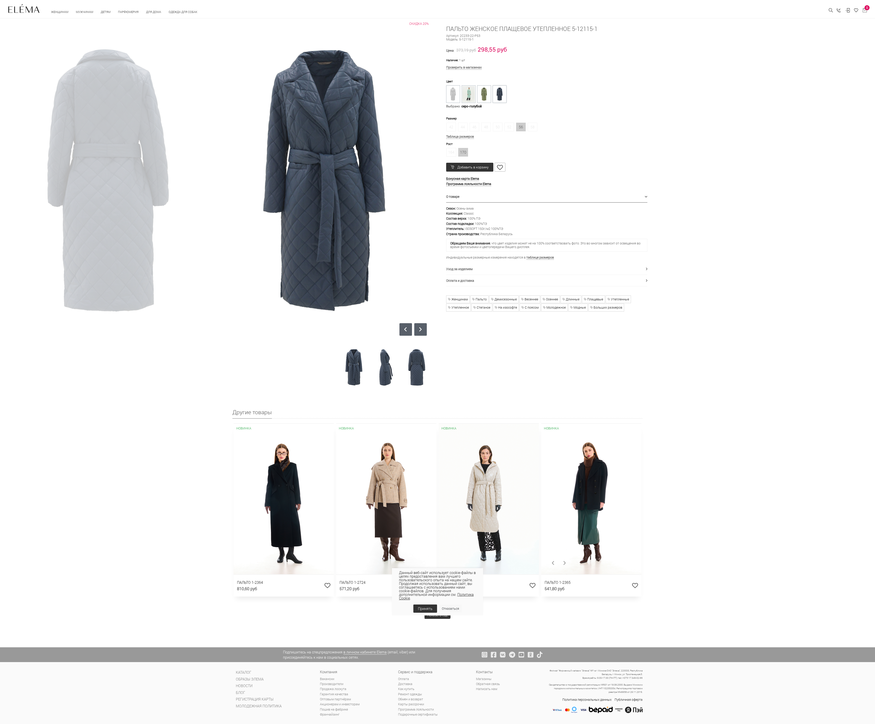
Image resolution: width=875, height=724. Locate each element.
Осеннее (551, 299)
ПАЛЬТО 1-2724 (352, 582)
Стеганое (483, 307)
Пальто (481, 299)
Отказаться (450, 608)
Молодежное (556, 307)
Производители (331, 684)
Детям (106, 12)
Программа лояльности (416, 709)
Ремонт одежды (410, 694)
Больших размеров (607, 307)
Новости (244, 685)
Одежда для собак (183, 12)
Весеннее (531, 299)
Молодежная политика (259, 706)
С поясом (531, 307)
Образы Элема (250, 679)
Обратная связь (488, 684)
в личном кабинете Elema (365, 652)
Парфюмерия (128, 12)
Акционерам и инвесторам (340, 704)
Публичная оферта (629, 699)
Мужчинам (85, 12)
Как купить (406, 689)
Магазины (484, 679)
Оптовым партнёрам (335, 699)
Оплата (403, 679)
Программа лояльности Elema (468, 184)
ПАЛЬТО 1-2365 (558, 582)
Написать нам (486, 689)
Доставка (405, 684)
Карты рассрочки (411, 704)
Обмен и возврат (410, 699)
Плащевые (595, 299)
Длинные (572, 299)
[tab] (547, 197)
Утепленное (460, 307)
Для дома (154, 12)
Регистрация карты (254, 699)
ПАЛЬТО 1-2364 (250, 582)
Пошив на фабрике (334, 709)
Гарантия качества (334, 694)
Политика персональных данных (587, 699)
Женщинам (60, 12)
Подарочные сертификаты (418, 714)
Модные (579, 307)
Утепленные (619, 299)
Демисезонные (505, 299)
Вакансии (327, 679)
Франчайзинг (330, 714)
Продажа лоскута (333, 689)
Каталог (243, 672)
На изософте (507, 307)
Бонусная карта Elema (462, 178)
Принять (425, 608)
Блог (240, 692)
